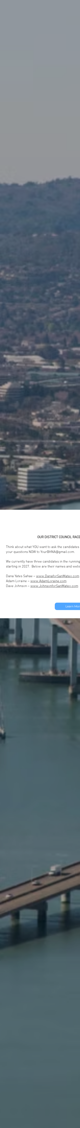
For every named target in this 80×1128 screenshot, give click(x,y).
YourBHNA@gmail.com (57, 552)
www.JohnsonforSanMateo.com (54, 586)
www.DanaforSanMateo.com (57, 576)
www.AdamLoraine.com (48, 581)
